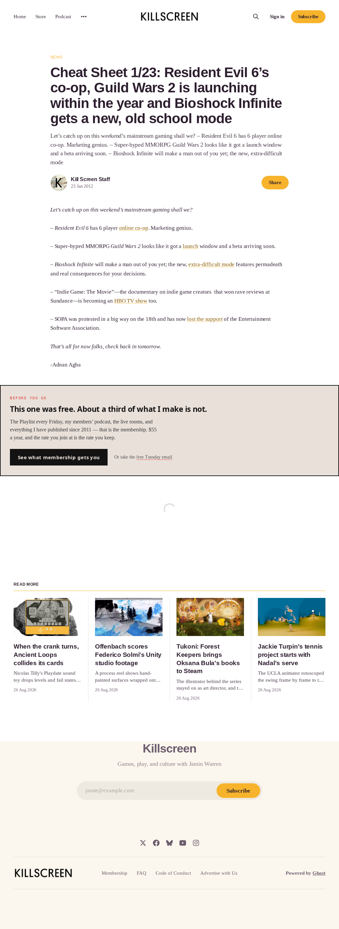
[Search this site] (256, 16)
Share (275, 182)
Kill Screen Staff (90, 179)
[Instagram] (196, 843)
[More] (83, 16)
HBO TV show (130, 301)
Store (40, 16)
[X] (143, 843)
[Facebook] (156, 843)
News (56, 57)
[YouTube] (182, 843)
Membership (114, 873)
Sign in (277, 16)
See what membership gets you (59, 457)
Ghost (319, 873)
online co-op (133, 228)
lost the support (204, 319)
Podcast (63, 16)
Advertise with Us (218, 873)
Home (20, 16)
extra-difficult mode (211, 264)
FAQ (141, 873)
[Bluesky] (169, 843)
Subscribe (308, 16)
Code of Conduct (173, 873)
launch (190, 246)
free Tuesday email (154, 457)
